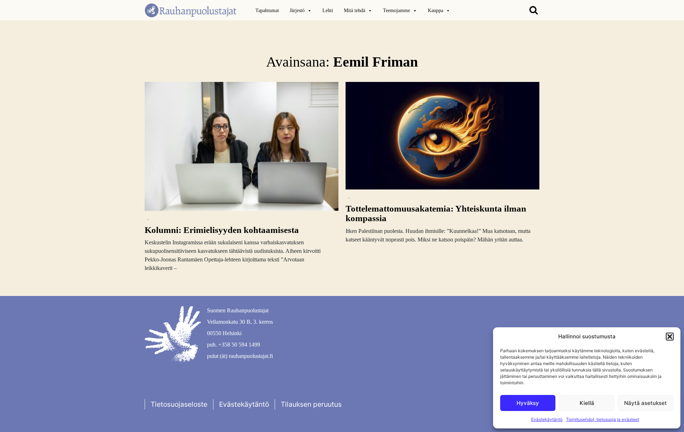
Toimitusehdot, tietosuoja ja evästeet (602, 419)
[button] (669, 336)
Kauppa (435, 10)
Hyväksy (528, 403)
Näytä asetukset (645, 403)
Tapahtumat (267, 10)
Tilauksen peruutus (311, 404)
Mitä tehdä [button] (354, 10)
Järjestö (297, 10)
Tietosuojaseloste (179, 404)
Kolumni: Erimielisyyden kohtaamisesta (222, 230)
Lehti (327, 10)
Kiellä (587, 403)
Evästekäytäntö (547, 419)
